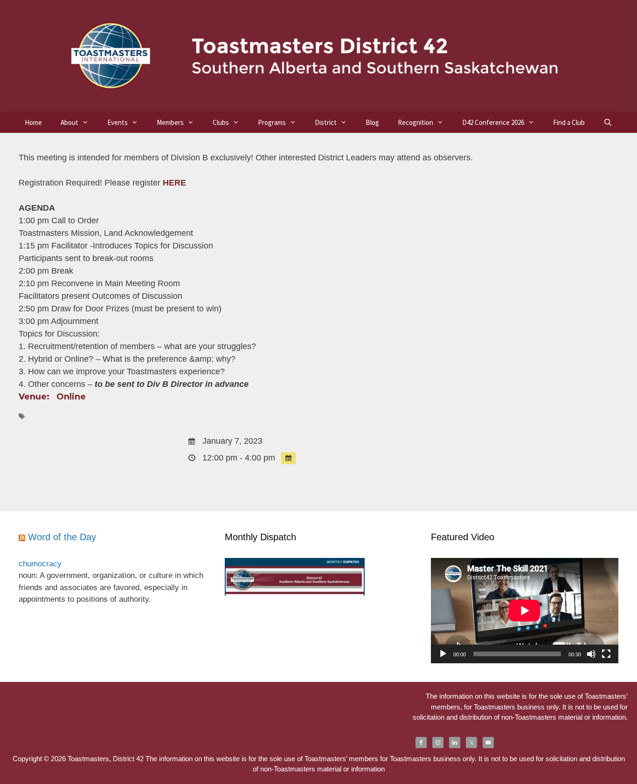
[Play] (443, 654)
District (326, 122)
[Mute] (591, 654)
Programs (272, 122)
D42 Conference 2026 (493, 122)
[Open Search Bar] (608, 122)
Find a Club (569, 122)
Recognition (415, 122)
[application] (524, 610)
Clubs (221, 122)
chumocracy (40, 563)
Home (33, 122)
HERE (174, 182)
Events (117, 122)
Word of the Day (62, 537)
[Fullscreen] (606, 654)
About (69, 122)
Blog (372, 122)
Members (170, 122)
